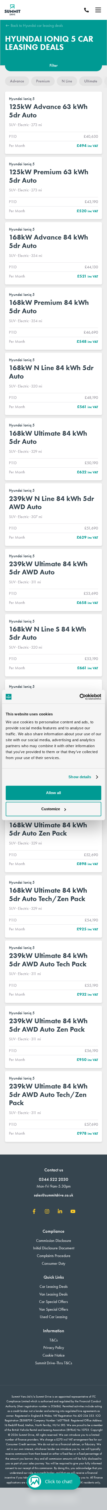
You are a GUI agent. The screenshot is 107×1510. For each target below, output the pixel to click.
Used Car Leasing (53, 1316)
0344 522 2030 (53, 1179)
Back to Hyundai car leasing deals (36, 25)
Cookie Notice (54, 1355)
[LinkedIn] (60, 1212)
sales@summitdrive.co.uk (53, 1195)
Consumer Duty (53, 1263)
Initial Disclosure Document (53, 1248)
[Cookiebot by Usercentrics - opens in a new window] (79, 697)
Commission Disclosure (53, 1240)
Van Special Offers (53, 1309)
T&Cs (54, 1340)
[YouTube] (72, 1212)
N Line (67, 81)
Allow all (53, 793)
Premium (43, 81)
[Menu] (98, 10)
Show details (79, 777)
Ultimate (90, 81)
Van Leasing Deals (53, 1294)
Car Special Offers (53, 1301)
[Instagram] (47, 1212)
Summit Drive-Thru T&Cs (53, 1363)
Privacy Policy (53, 1347)
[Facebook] (34, 1212)
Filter (53, 65)
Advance (17, 81)
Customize (50, 809)
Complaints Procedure (53, 1255)
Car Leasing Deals (54, 1286)
